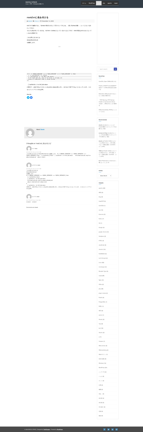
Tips (100, 324)
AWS (100, 192)
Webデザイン (102, 354)
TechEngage (47, 429)
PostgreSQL (102, 302)
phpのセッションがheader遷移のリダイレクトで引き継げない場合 (108, 126)
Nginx (100, 280)
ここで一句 (102, 372)
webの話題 (101, 359)
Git (99, 223)
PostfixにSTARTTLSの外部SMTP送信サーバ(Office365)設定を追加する (108, 87)
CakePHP (101, 201)
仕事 (100, 385)
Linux (98, 3)
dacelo (30, 21)
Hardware (101, 236)
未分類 (100, 398)
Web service (102, 345)
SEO (100, 310)
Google (101, 227)
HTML (100, 240)
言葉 (100, 411)
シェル (100, 376)
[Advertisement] (59, 60)
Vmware (101, 341)
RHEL (100, 306)
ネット (100, 380)
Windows (101, 363)
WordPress (92, 3)
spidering (34, 165)
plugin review (102, 293)
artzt (33, 148)
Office (100, 284)
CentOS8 (101, 205)
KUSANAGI (102, 254)
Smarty (101, 319)
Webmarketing (103, 350)
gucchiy (34, 196)
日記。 (100, 394)
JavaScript (101, 245)
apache (110, 3)
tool (100, 328)
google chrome (103, 232)
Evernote (101, 214)
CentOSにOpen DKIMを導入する (107, 81)
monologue (102, 267)
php (104, 3)
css (100, 210)
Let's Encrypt (102, 258)
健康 (100, 389)
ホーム (84, 3)
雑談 (100, 415)
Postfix (100, 297)
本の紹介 (101, 407)
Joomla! (101, 249)
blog (100, 197)
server (100, 315)
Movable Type (102, 271)
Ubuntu (101, 332)
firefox (100, 219)
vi (38, 21)
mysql (115, 3)
